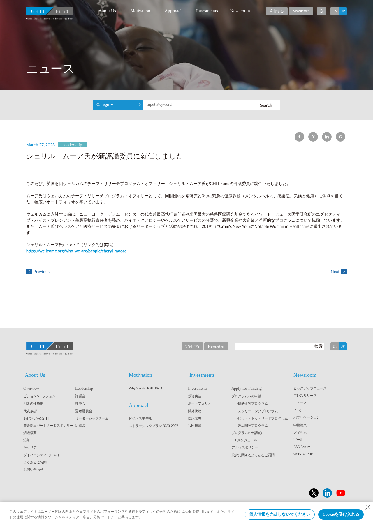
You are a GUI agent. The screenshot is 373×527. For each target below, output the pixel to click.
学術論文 (300, 425)
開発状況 (194, 411)
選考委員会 (83, 411)
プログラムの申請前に (248, 433)
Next (335, 271)
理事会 (80, 403)
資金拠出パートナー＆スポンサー (48, 425)
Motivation (140, 10)
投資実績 (194, 396)
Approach (174, 10)
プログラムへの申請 (246, 396)
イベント (300, 410)
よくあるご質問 (35, 462)
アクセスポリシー (244, 447)
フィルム (300, 432)
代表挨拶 (30, 411)
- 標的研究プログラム (252, 403)
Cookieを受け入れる (341, 514)
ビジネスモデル (140, 418)
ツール (298, 439)
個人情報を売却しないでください (279, 514)
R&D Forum (301, 447)
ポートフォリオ (199, 403)
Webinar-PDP (303, 454)
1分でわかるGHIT (36, 418)
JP (343, 11)
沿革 (26, 440)
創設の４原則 (33, 403)
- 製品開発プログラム (252, 425)
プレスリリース (305, 395)
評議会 (80, 396)
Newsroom (240, 10)
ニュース (300, 403)
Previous (42, 271)
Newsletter (301, 11)
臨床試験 (194, 418)
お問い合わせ (33, 469)
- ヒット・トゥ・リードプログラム (262, 418)
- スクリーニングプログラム (257, 411)
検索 (318, 345)
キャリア (30, 447)
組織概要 (30, 433)
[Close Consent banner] (367, 507)
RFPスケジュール (244, 440)
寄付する (277, 11)
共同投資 (194, 425)
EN (334, 11)
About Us (107, 10)
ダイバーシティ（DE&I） (42, 455)
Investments (207, 10)
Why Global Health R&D (145, 388)
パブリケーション (306, 417)
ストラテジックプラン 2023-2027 (153, 426)
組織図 (80, 425)
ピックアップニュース (310, 388)
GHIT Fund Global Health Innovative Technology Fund (49, 13)
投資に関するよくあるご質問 (253, 455)
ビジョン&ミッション (39, 396)
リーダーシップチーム (91, 418)
